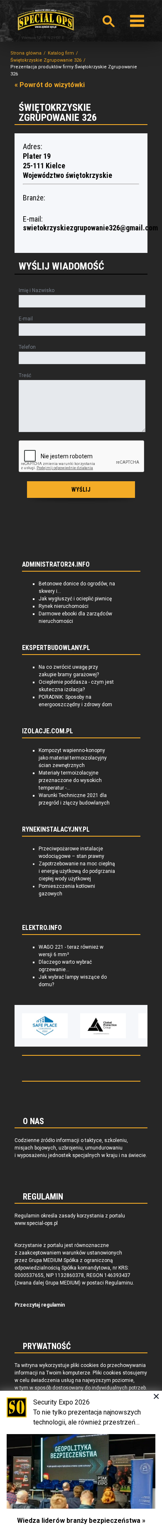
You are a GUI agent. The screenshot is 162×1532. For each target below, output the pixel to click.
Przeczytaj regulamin (40, 1305)
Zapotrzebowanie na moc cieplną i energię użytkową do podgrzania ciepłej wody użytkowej (77, 871)
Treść (25, 375)
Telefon (27, 347)
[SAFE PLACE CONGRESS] (45, 1025)
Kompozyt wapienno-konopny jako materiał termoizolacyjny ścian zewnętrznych (73, 757)
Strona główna (26, 53)
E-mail (26, 319)
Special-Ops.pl (46, 20)
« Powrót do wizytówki (50, 85)
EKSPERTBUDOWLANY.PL (56, 648)
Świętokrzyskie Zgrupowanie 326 (45, 60)
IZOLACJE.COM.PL (47, 731)
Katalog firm (61, 53)
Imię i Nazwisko (36, 290)
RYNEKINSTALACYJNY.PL (56, 829)
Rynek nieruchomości (63, 606)
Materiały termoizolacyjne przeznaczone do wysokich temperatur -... (70, 780)
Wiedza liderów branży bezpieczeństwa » (81, 1521)
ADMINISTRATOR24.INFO (56, 564)
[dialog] (81, 1461)
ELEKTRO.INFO (42, 928)
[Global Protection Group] (103, 1025)
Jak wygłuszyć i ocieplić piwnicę (75, 599)
